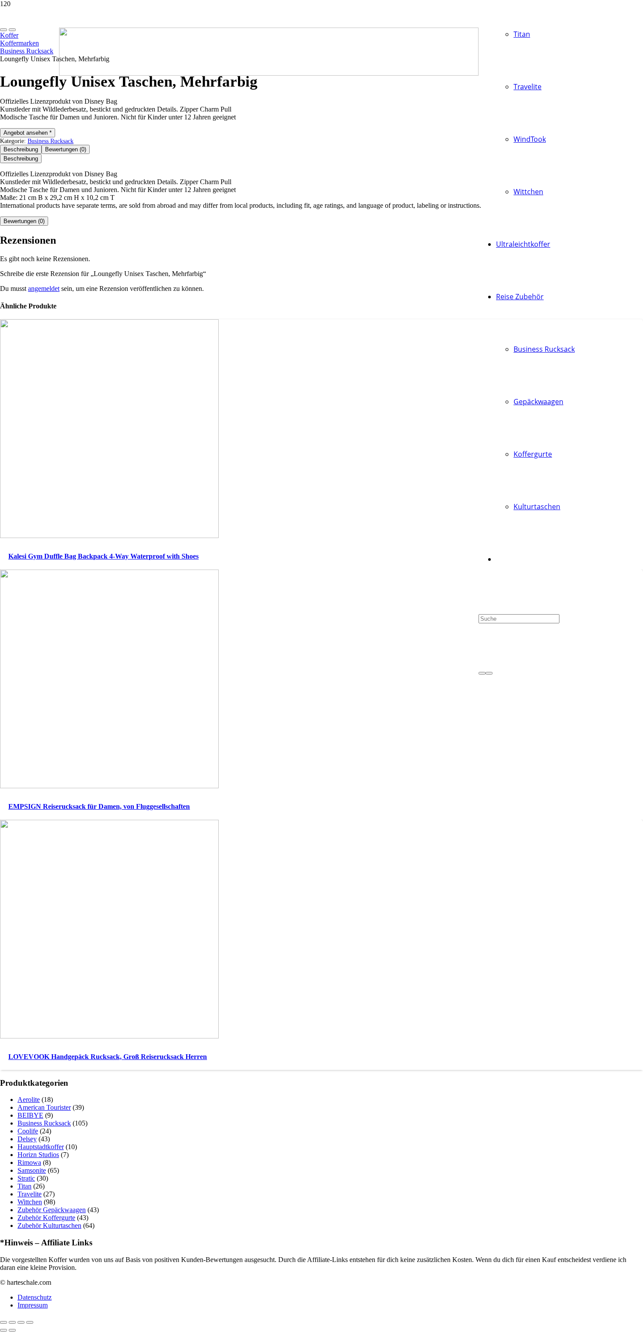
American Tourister (44, 1107)
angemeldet (43, 288)
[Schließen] (489, 673)
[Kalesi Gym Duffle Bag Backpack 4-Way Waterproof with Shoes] (109, 535)
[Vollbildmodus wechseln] (12, 1322)
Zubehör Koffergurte (46, 1217)
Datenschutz (34, 1297)
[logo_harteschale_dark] (269, 73)
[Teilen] (20, 1322)
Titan (24, 1186)
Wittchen (29, 1202)
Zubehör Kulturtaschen (49, 1225)
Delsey (27, 1139)
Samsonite (31, 1170)
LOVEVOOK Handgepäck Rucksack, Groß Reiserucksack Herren (107, 1056)
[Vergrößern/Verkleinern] (3, 1322)
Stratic (26, 1178)
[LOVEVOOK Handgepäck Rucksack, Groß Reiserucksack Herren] (109, 1036)
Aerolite (28, 1099)
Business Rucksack (50, 140)
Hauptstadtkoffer (40, 1146)
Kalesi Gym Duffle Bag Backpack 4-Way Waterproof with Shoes (103, 556)
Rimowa (29, 1162)
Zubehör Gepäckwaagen (51, 1209)
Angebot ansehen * (27, 132)
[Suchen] (482, 673)
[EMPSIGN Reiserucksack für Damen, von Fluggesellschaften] (109, 786)
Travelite (29, 1194)
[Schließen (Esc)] (29, 1322)
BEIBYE (30, 1115)
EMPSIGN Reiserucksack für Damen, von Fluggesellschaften (99, 806)
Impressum (32, 1305)
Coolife (27, 1131)
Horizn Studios (38, 1154)
